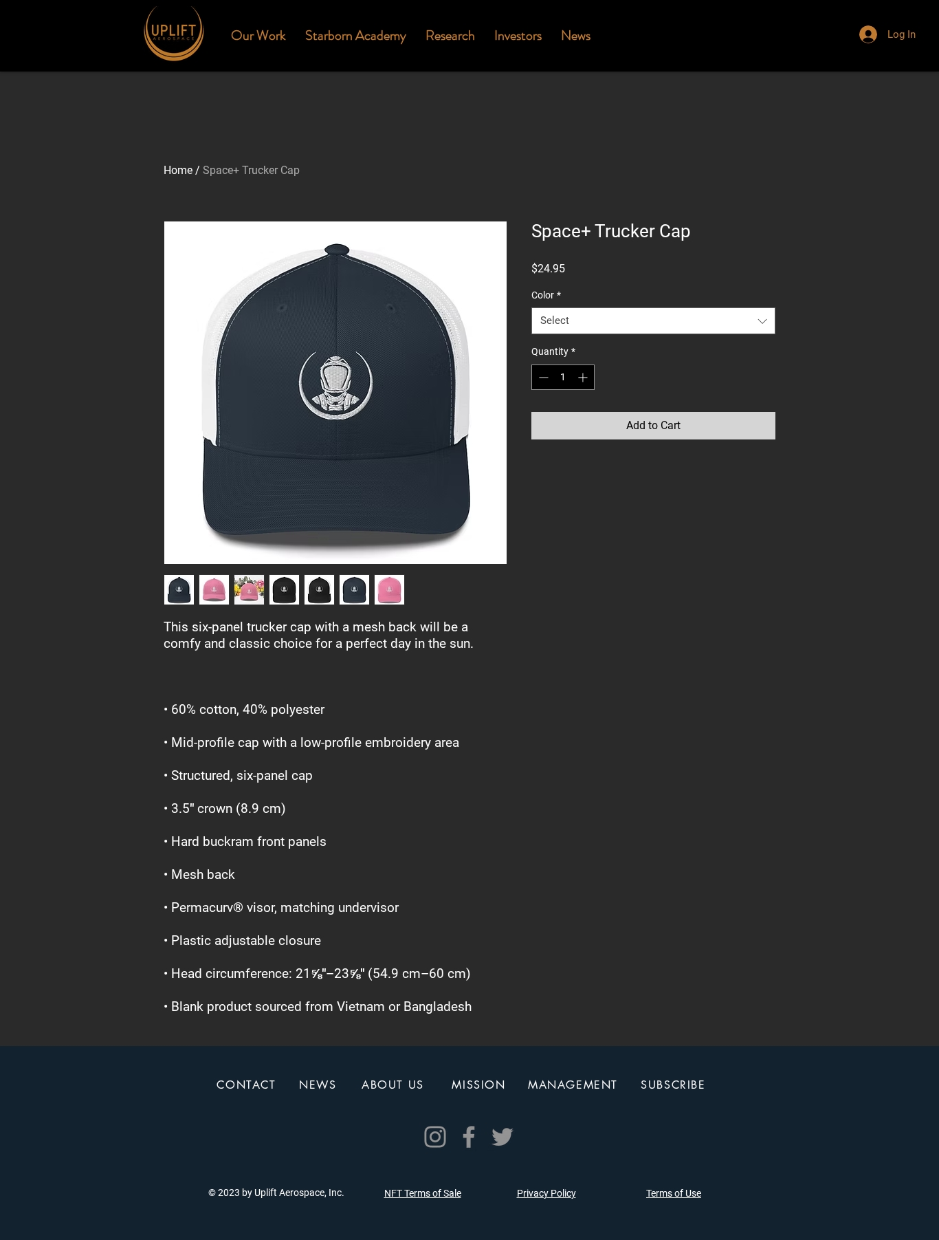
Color (546, 295)
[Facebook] (468, 1136)
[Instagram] (435, 1136)
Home (178, 170)
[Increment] (584, 377)
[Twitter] (502, 1136)
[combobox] (653, 320)
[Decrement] (542, 377)
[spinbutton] (563, 377)
